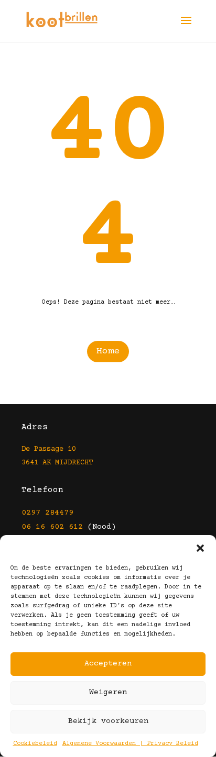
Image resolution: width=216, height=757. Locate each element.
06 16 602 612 (52, 526)
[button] (200, 548)
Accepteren (108, 663)
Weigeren (108, 692)
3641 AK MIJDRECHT (57, 463)
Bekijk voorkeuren (108, 721)
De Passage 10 (48, 449)
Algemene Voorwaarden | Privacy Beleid (130, 743)
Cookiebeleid (35, 743)
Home (108, 351)
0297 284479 (47, 512)
